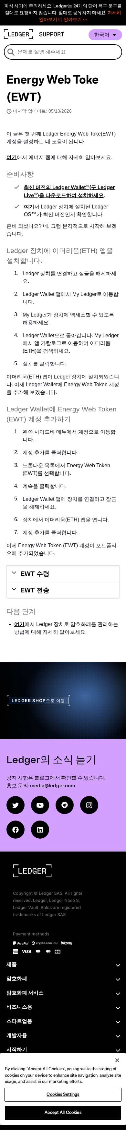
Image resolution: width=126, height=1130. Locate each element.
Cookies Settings (63, 1094)
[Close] (117, 1060)
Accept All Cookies (63, 1112)
